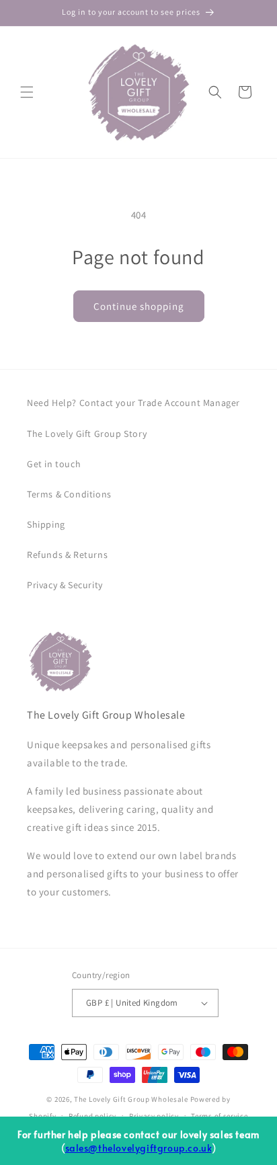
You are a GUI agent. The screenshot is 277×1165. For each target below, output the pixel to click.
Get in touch (54, 464)
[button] (27, 92)
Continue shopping (138, 306)
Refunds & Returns (67, 555)
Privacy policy (154, 1116)
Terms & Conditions (69, 494)
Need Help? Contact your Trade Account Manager (133, 403)
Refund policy (92, 1116)
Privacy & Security (65, 585)
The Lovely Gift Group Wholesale (131, 1099)
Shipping (46, 524)
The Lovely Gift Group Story (87, 434)
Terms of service (219, 1116)
